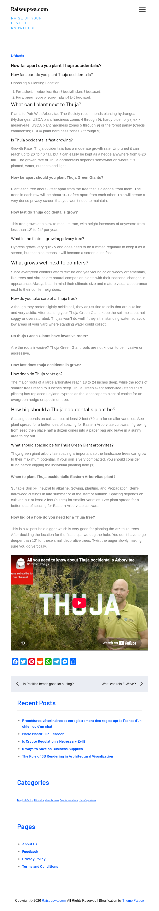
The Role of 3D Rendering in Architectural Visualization (67, 756)
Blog (19, 800)
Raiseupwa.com (29, 9)
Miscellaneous (52, 800)
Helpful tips (27, 800)
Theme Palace (133, 900)
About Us (29, 844)
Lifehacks (17, 55)
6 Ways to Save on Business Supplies (52, 748)
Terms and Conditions (40, 866)
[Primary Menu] (142, 9)
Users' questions (87, 800)
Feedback (30, 851)
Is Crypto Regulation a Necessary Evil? (54, 741)
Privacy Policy (34, 859)
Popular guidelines (69, 800)
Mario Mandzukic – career (43, 733)
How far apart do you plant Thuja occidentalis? (56, 65)
